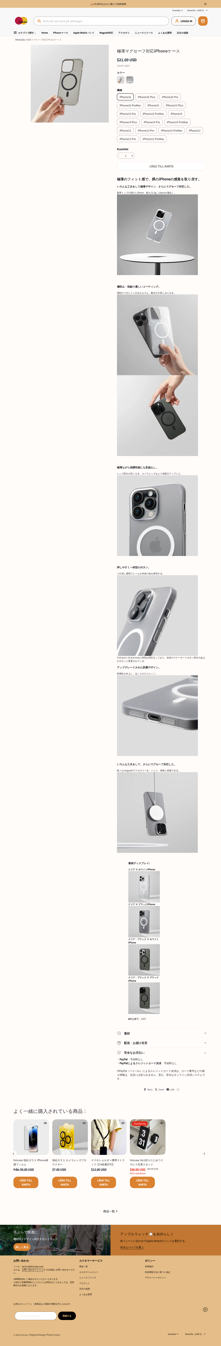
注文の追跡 (182, 32)
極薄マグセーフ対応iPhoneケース (44, 39)
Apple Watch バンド (83, 32)
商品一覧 (109, 1211)
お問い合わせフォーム (32, 1269)
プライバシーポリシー (155, 1277)
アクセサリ (124, 32)
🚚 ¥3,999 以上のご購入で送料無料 (108, 3)
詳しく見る (22, 1247)
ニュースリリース (144, 32)
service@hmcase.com (33, 1266)
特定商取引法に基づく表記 (157, 1272)
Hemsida (20, 39)
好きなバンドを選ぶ (132, 1247)
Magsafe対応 (106, 32)
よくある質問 (165, 32)
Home (44, 32)
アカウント (84, 1283)
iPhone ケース (60, 32)
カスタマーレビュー (88, 1272)
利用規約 (149, 1266)
